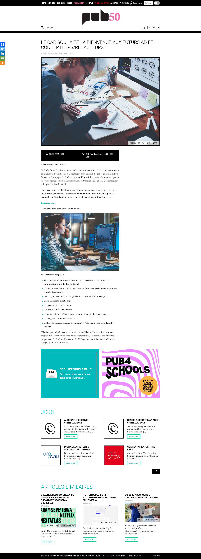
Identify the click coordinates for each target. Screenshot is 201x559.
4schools (61, 3)
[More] (2, 63)
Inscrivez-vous (48, 203)
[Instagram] (144, 27)
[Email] (2, 58)
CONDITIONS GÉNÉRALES (66, 556)
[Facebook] (139, 27)
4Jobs (69, 3)
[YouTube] (158, 27)
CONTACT (156, 556)
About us (114, 3)
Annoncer (124, 3)
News (44, 3)
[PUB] (101, 18)
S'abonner (148, 3)
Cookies (105, 556)
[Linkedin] (2, 53)
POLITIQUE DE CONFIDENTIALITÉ (89, 556)
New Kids (51, 3)
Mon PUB (89, 3)
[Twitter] (153, 27)
